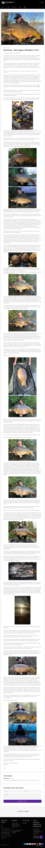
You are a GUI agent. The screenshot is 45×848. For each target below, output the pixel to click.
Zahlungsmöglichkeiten (6, 830)
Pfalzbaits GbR (6, 845)
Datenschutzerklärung (6, 835)
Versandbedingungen (5, 828)
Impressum (3, 837)
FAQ (2, 825)
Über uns (14, 7)
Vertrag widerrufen (39, 845)
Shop (2, 7)
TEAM (20, 7)
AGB (2, 826)
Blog (25, 7)
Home (8, 7)
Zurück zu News (23, 811)
